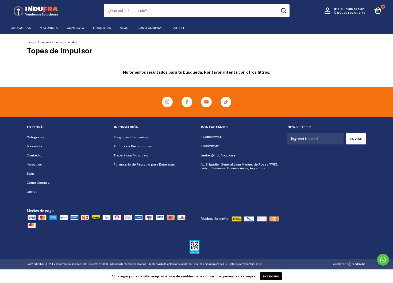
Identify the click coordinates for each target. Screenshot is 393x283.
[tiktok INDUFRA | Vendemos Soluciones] (226, 102)
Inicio (30, 42)
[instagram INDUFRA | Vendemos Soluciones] (167, 102)
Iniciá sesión (354, 9)
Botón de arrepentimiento (245, 263)
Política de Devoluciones (133, 146)
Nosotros (102, 28)
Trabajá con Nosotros (131, 155)
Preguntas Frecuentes (131, 137)
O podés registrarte (349, 12)
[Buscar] (283, 10)
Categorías (21, 28)
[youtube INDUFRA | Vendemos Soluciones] (206, 102)
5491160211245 (212, 137)
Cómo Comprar (150, 28)
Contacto (75, 28)
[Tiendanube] (349, 264)
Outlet (178, 28)
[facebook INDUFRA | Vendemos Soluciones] (187, 102)
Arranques (44, 42)
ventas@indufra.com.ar (219, 155)
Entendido (271, 276)
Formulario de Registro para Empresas (144, 164)
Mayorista (49, 28)
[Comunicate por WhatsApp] (383, 260)
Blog (124, 28)
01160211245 (210, 146)
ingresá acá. (217, 263)
